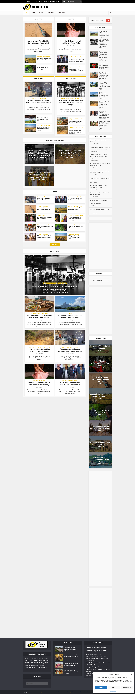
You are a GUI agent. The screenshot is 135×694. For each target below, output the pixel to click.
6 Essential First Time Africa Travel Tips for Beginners (75, 132)
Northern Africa (34, 1)
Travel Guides (61, 12)
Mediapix (40, 692)
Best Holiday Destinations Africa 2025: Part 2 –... (44, 59)
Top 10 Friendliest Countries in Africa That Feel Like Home (100, 164)
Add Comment (54, 292)
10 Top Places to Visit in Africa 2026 (43, 68)
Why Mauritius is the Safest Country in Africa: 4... (100, 459)
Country (70, 313)
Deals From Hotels (74, 118)
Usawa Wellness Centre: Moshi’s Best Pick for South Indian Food (100, 172)
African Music (68, 39)
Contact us (63, 692)
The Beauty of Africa (75, 57)
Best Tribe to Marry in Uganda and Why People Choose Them (99, 210)
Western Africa (51, 1)
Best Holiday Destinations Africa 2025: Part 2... (100, 395)
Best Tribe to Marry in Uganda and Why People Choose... (104, 126)
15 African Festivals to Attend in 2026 (45, 227)
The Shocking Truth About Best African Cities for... (104, 95)
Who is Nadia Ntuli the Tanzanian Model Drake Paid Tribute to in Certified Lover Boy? (99, 202)
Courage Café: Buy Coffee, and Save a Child (104, 86)
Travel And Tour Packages (67, 98)
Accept (101, 687)
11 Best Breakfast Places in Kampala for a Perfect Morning (38, 101)
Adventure (32, 12)
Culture (41, 12)
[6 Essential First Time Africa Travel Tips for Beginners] (94, 103)
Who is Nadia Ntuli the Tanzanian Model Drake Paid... (104, 115)
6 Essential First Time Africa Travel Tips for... (104, 106)
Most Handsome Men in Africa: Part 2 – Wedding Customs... (74, 218)
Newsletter (83, 692)
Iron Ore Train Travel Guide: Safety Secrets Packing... (44, 208)
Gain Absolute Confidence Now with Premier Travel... (103, 45)
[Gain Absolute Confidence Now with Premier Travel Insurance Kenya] (55, 275)
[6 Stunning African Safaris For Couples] (94, 33)
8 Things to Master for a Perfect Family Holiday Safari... (43, 128)
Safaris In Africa (42, 39)
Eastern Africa (26, 1)
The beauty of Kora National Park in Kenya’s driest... (70, 649)
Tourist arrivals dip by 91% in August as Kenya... (71, 664)
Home (25, 12)
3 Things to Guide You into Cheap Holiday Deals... (100, 443)
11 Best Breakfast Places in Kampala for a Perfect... (44, 199)
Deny (113, 687)
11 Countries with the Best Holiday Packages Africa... (44, 236)
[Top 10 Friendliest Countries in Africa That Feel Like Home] (94, 65)
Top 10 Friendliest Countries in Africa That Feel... (104, 67)
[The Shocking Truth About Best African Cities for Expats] (94, 94)
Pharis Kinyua (64, 292)
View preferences (126, 687)
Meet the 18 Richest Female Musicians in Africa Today (71, 42)
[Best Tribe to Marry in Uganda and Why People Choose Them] (94, 123)
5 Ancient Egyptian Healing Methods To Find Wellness (71, 672)
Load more (55, 244)
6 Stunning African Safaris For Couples (104, 34)
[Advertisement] (83, 7)
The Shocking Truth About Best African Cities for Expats (70, 316)
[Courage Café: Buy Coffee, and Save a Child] (94, 84)
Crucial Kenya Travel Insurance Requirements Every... (103, 57)
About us (58, 692)
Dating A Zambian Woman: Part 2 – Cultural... (76, 69)
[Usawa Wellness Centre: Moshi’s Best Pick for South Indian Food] (94, 75)
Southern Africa (43, 1)
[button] (132, 674)
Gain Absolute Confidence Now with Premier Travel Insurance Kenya (71, 102)
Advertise (77, 692)
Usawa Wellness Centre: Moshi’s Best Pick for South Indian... (39, 316)
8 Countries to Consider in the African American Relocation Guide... (39, 177)
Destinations (50, 12)
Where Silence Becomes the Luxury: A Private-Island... (43, 119)
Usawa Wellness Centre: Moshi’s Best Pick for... (75, 122)
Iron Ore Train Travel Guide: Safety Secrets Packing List (38, 42)
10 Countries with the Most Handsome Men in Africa (76, 60)
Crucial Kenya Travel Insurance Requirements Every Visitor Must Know (99, 156)
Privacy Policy (113, 691)
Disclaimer (89, 692)
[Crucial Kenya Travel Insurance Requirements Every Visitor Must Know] (94, 54)
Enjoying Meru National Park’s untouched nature (71, 655)
